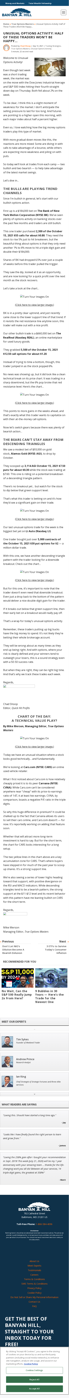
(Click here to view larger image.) (34, 305)
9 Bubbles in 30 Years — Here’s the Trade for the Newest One (49, 996)
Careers (34, 1274)
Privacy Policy (34, 1288)
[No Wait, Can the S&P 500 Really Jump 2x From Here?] (18, 978)
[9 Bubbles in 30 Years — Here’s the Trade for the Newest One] (51, 978)
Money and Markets (14, 3)
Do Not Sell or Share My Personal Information (34, 1297)
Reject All (34, 1379)
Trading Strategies (53, 46)
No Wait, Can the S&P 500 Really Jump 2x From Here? (17, 994)
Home (6, 24)
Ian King (21, 1076)
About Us (34, 1261)
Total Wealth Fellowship (39, 3)
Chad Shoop (25, 46)
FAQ (34, 1306)
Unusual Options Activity (41, 48)
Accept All (34, 1388)
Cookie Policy (34, 1292)
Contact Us (34, 1301)
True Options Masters (22, 24)
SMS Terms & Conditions (34, 1283)
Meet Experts (34, 1265)
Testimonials (34, 1270)
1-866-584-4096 (44, 1224)
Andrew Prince (25, 1059)
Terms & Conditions (34, 1279)
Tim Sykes (22, 1039)
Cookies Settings (34, 1370)
